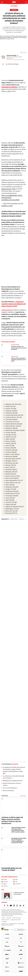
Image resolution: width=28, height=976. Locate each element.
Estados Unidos (14, 519)
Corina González (11, 55)
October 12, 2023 (6, 206)
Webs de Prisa (20, 929)
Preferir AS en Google (13, 64)
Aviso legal (9, 918)
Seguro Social (14, 356)
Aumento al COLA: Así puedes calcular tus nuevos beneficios (18, 348)
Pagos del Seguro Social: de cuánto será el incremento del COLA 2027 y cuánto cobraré (18, 830)
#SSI (13, 189)
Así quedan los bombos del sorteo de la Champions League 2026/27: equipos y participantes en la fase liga (14, 770)
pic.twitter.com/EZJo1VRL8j (10, 200)
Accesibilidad (4, 921)
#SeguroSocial (6, 189)
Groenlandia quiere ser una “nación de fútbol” (11, 869)
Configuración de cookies (15, 919)
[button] (2, 64)
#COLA (20, 195)
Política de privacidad (16, 918)
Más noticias (23, 795)
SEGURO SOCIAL (15, 344)
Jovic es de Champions (10, 788)
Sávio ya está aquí (8, 791)
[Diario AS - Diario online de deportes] (14, 2)
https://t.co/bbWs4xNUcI (9, 195)
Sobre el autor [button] (9, 58)
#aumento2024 (6, 197)
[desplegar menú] (2, 2)
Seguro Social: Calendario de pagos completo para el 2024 (18, 359)
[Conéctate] (26, 2)
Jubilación (14, 10)
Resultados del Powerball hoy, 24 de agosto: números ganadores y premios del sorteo (18, 840)
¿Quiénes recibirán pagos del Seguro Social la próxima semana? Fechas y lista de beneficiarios (12, 820)
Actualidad (14, 6)
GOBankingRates (7, 310)
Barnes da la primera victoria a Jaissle (12, 784)
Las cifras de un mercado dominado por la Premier (13, 777)
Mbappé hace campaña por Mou (12, 781)
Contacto (3, 918)
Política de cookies (5, 919)
